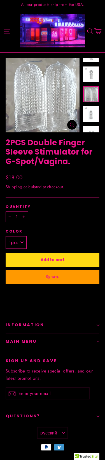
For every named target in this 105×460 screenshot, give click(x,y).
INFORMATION (25, 325)
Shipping (14, 187)
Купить (53, 276)
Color (14, 231)
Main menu (21, 341)
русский (48, 433)
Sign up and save (31, 361)
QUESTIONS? (23, 416)
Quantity (18, 206)
